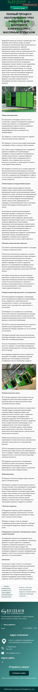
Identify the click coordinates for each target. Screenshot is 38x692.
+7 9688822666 (11, 647)
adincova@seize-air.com (13, 653)
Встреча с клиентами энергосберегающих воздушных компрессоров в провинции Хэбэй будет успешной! (27, 592)
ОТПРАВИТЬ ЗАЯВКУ (19, 8)
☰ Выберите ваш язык (30, 5)
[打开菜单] (29, 2)
